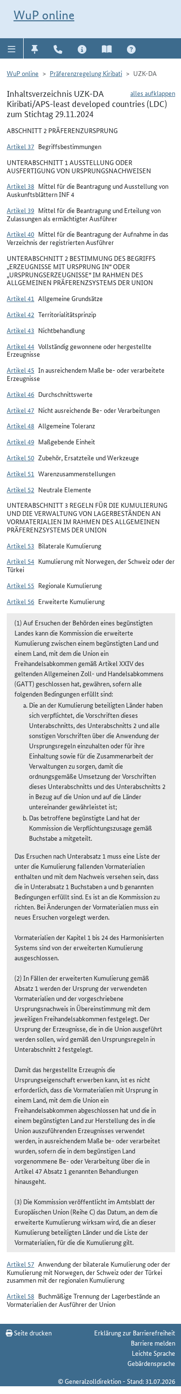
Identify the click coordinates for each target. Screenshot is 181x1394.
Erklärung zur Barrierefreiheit (134, 1332)
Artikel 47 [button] (20, 410)
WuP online (44, 15)
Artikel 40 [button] (20, 234)
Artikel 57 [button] (20, 1264)
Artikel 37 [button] (20, 146)
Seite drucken (32, 1332)
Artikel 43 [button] (20, 330)
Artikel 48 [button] (20, 425)
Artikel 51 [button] (20, 473)
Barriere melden (153, 1343)
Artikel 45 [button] (20, 370)
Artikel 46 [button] (20, 394)
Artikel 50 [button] (20, 457)
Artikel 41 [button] (20, 298)
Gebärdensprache (151, 1363)
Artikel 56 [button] (20, 601)
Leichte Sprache (153, 1353)
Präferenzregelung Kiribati (86, 73)
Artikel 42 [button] (20, 314)
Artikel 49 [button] (20, 441)
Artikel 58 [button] (20, 1296)
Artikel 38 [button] (20, 186)
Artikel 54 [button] (20, 561)
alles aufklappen (152, 93)
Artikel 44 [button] (20, 346)
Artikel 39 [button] (20, 210)
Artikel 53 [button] (20, 545)
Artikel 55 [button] (20, 585)
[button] (12, 48)
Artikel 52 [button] (20, 489)
